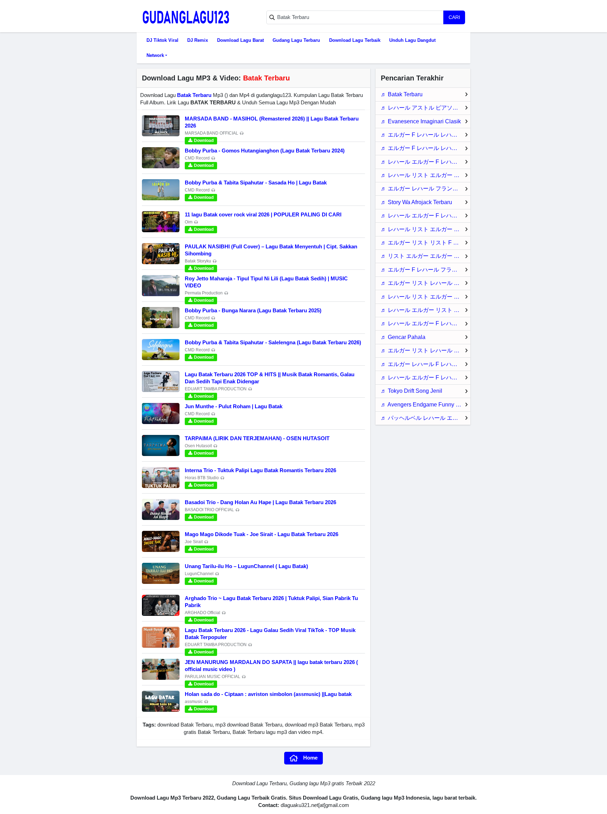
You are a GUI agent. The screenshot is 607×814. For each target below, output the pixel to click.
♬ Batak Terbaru (402, 94)
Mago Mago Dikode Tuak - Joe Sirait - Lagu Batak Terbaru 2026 (261, 534)
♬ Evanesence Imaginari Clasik (421, 121)
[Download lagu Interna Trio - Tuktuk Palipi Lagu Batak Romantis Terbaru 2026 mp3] (161, 477)
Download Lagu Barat (240, 40)
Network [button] (155, 55)
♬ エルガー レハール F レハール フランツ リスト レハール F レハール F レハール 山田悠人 (425, 364)
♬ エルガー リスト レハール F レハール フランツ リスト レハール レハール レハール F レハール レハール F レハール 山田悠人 (425, 350)
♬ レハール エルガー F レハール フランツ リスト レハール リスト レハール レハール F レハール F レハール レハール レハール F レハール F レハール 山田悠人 (425, 216)
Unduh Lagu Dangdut (412, 40)
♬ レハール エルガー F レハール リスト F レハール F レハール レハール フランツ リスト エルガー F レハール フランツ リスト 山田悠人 (425, 377)
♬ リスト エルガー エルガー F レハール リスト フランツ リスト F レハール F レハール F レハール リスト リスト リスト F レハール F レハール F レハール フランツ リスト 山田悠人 (425, 256)
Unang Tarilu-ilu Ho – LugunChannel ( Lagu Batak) (246, 566)
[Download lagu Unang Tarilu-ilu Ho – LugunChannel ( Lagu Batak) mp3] (161, 573)
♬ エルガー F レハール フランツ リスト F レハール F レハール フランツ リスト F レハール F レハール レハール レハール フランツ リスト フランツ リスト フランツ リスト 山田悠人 (425, 270)
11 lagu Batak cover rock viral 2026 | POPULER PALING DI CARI (263, 214)
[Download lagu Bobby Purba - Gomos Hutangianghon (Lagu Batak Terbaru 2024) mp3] (161, 157)
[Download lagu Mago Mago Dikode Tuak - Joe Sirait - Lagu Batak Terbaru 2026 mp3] (161, 541)
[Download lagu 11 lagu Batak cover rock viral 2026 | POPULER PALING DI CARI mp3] (161, 221)
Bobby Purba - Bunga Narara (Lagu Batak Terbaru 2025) (253, 310)
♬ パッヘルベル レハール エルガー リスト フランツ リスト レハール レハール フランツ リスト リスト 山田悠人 (425, 418)
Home (310, 758)
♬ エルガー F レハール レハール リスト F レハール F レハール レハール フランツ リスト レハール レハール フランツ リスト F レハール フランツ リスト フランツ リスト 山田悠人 (425, 135)
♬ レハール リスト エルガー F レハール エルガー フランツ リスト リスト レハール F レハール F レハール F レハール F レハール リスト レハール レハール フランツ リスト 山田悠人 (425, 175)
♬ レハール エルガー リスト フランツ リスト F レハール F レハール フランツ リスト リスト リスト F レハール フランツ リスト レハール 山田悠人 (425, 310)
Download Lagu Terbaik (354, 40)
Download (204, 140)
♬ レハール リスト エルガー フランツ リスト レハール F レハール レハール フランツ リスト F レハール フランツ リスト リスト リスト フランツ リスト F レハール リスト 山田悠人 (425, 229)
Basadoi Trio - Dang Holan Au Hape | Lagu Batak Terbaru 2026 (260, 502)
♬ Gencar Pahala (403, 337)
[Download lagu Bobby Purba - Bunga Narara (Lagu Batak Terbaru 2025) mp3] (161, 317)
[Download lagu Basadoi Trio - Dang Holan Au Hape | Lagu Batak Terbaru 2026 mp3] (161, 509)
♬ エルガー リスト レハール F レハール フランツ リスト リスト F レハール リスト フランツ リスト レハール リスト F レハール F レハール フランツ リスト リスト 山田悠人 (425, 283)
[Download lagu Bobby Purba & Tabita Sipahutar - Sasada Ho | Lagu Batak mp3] (161, 189)
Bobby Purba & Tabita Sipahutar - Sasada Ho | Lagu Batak (256, 182)
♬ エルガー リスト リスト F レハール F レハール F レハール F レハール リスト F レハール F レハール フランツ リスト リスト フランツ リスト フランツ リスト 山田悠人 (425, 243)
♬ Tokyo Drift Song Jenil (411, 391)
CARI (454, 17)
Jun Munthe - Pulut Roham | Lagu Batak (233, 406)
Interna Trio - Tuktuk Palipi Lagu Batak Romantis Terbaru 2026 (260, 470)
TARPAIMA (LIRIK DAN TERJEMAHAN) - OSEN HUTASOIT (257, 438)
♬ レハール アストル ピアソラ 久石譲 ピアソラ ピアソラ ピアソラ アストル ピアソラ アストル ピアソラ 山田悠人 (425, 108)
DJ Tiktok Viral (162, 40)
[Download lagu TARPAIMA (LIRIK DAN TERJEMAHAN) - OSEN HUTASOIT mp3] (161, 445)
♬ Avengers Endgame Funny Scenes (425, 405)
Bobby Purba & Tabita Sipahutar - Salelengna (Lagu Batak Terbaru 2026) (273, 342)
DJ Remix (197, 40)
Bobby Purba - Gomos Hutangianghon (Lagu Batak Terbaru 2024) (265, 151)
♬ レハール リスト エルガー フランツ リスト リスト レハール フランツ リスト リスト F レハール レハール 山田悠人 (425, 297)
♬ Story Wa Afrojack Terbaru (416, 202)
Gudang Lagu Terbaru (296, 40)
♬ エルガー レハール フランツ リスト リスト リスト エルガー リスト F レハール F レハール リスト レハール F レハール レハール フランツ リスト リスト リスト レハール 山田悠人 (425, 188)
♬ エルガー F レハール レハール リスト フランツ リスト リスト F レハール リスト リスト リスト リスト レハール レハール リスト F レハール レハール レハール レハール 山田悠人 (425, 148)
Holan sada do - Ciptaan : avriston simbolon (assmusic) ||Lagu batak (268, 694)
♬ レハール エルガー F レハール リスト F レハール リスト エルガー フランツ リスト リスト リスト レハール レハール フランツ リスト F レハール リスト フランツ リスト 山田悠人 (425, 323)
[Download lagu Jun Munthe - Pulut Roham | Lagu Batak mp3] (161, 413)
